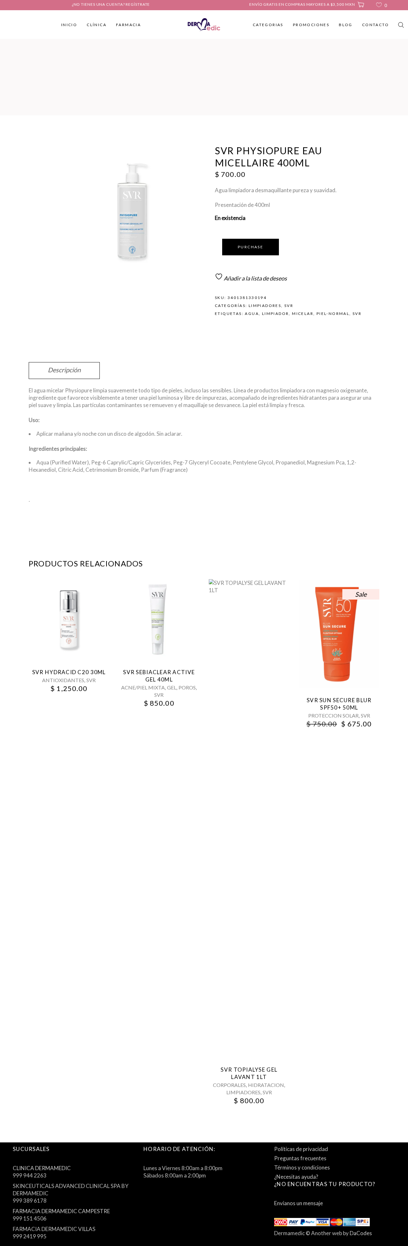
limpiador (275, 313)
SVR (288, 305)
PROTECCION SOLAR (333, 715)
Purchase (250, 246)
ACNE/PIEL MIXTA (143, 687)
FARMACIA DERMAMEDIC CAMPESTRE (61, 1211)
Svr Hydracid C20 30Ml (69, 672)
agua (252, 313)
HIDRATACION (266, 1085)
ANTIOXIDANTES (63, 680)
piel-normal (333, 313)
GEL (171, 687)
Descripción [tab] (64, 370)
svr (357, 313)
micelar (302, 313)
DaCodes (361, 1233)
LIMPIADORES (265, 305)
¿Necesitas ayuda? (296, 1176)
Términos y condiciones (302, 1167)
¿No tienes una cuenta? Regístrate (111, 4)
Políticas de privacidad (301, 1149)
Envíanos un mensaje (298, 1203)
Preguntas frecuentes (300, 1158)
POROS (187, 687)
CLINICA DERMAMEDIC (42, 1168)
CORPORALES (229, 1085)
